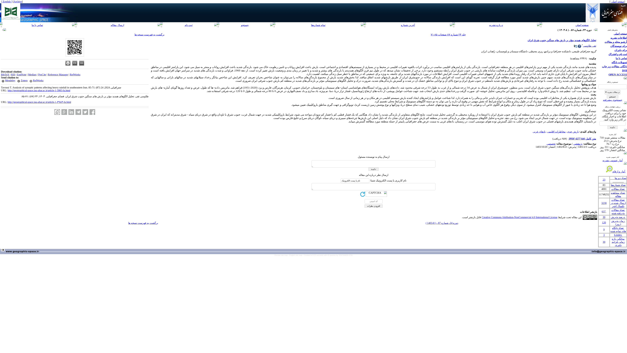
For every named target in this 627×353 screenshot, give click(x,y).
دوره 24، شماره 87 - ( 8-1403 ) (442, 223)
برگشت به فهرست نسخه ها (149, 34)
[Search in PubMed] (575, 47)
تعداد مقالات (618, 189)
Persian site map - (281, 255)
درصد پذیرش (618, 217)
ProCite (42, 74)
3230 (604, 203)
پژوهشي (577, 143)
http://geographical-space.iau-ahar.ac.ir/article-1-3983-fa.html (39, 90)
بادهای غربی (539, 131)
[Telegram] (78, 112)
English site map (296, 255)
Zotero (24, 80)
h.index (618, 235)
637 (604, 211)
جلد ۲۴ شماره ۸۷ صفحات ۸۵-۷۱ (448, 34)
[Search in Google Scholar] (579, 47)
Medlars (32, 74)
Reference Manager (58, 74)
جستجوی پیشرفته (612, 100)
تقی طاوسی (589, 45)
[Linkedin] (71, 112)
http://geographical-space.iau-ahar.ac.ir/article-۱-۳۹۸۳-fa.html (39, 102)
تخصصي (551, 143)
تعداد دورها (618, 180)
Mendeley (10, 80)
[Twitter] (85, 112)
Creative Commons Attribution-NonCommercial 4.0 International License (519, 217)
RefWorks (75, 74)
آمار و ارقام (619, 171)
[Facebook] (92, 112)
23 (604, 179)
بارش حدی (573, 131)
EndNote (21, 74)
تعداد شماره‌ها (618, 185)
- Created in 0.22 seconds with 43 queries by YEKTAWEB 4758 (328, 255)
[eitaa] (57, 112)
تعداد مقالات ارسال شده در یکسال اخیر (618, 203)
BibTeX (5, 74)
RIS (13, 74)
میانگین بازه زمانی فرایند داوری (618, 241)
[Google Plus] (64, 112)
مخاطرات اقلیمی (556, 131)
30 (604, 217)
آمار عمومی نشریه (613, 160)
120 (604, 222)
